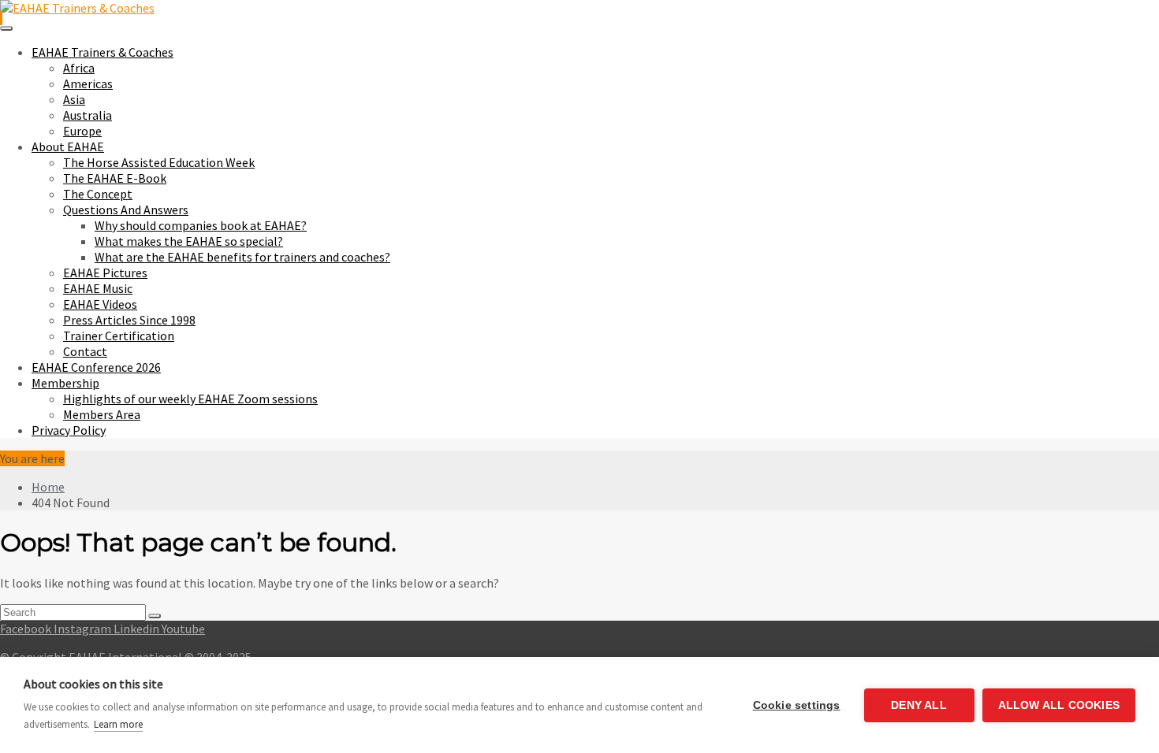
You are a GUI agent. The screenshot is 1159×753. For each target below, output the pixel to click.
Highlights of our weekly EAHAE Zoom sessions (190, 398)
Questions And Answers (125, 209)
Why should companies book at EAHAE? (201, 225)
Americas (88, 83)
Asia (74, 99)
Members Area (101, 414)
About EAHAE (68, 146)
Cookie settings (796, 705)
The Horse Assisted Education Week (159, 162)
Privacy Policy (69, 430)
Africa (79, 68)
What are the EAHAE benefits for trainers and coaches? (242, 257)
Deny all (919, 705)
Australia (87, 115)
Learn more (118, 724)
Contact (85, 351)
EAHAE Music (97, 288)
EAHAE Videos (100, 304)
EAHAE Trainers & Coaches (102, 52)
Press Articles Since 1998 (129, 320)
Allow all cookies (1059, 705)
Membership (65, 383)
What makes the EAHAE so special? (189, 241)
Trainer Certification (118, 335)
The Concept (97, 194)
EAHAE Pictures (105, 272)
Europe (82, 131)
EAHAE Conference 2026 (96, 367)
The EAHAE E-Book (114, 178)
